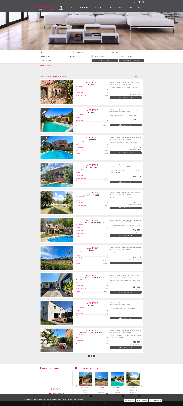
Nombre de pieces (99, 56)
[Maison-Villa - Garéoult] (57, 92)
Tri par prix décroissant (59, 76)
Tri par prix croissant (45, 76)
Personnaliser (129, 401)
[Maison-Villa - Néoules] (57, 258)
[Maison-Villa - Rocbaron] (57, 147)
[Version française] (139, 2)
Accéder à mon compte (130, 2)
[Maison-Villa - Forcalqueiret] (57, 175)
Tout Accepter (156, 401)
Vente (42, 52)
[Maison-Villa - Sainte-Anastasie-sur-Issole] (57, 230)
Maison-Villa (79, 52)
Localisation (114, 52)
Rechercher (105, 60)
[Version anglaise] (142, 2)
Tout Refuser (142, 401)
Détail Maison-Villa (125, 97)
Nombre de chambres (127, 56)
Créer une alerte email (132, 60)
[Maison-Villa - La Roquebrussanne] (57, 202)
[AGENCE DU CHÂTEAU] (48, 5)
